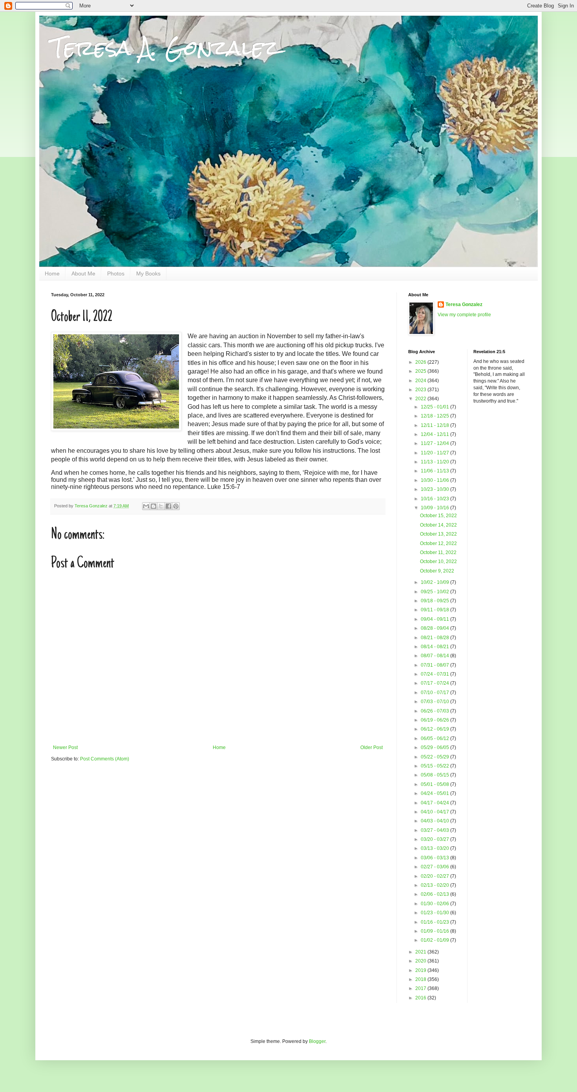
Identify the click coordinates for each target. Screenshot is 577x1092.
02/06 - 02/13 (435, 894)
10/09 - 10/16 (435, 507)
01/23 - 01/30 (435, 912)
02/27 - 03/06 (435, 867)
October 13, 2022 (438, 534)
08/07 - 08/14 (435, 655)
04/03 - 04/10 (435, 821)
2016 (421, 998)
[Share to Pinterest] (176, 506)
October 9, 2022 (437, 571)
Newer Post (65, 747)
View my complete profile (464, 314)
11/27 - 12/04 (435, 443)
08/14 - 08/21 (435, 646)
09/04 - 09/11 (435, 619)
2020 (421, 961)
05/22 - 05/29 (435, 757)
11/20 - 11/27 (435, 453)
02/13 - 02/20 (435, 885)
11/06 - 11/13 (435, 471)
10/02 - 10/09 (435, 582)
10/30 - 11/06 (435, 480)
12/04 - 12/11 (435, 434)
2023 (421, 389)
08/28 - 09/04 (435, 628)
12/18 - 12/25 (435, 416)
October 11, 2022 (438, 552)
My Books (148, 273)
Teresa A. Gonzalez (165, 48)
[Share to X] (161, 506)
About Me (83, 273)
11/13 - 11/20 (435, 462)
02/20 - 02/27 (435, 876)
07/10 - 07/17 (435, 692)
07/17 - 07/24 (435, 683)
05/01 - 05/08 (435, 784)
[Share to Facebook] (168, 506)
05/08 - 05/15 (435, 775)
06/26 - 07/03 (435, 711)
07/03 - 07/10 (435, 701)
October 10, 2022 (438, 561)
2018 (421, 979)
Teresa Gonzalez (464, 304)
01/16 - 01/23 (435, 922)
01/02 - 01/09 (435, 940)
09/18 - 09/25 (435, 600)
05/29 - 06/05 (435, 747)
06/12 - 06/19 (435, 729)
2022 (421, 398)
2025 (421, 371)
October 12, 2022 (438, 543)
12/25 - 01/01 (435, 407)
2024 (421, 380)
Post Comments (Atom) (104, 759)
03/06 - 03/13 (435, 857)
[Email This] (146, 506)
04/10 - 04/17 (435, 812)
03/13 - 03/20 (435, 848)
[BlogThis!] (153, 506)
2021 (421, 952)
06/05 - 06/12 (435, 738)
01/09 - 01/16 (435, 931)
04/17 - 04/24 (435, 803)
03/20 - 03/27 (435, 839)
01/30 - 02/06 (435, 903)
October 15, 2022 (438, 515)
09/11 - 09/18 (435, 610)
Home (52, 273)
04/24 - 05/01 (435, 793)
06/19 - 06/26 (435, 720)
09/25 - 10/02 (435, 591)
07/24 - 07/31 (435, 674)
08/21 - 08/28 (435, 637)
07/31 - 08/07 (435, 665)
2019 (421, 970)
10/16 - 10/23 (435, 498)
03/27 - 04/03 (435, 830)
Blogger (317, 1041)
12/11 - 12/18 (435, 425)
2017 (421, 988)
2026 (421, 362)
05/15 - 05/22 (435, 766)
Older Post (371, 747)
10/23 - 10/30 (435, 489)
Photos (115, 273)
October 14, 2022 (438, 525)
